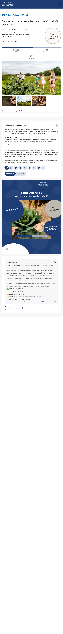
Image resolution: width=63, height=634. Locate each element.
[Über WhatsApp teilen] (11, 168)
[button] (60, 4)
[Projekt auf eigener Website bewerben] (43, 168)
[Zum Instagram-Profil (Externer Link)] (7, 168)
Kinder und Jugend (7, 41)
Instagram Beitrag (12, 262)
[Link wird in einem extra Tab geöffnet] (7, 5)
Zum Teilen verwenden (14, 308)
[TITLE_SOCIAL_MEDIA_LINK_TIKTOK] (39, 168)
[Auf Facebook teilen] (16, 168)
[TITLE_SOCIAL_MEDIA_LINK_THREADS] (34, 168)
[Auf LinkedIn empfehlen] (30, 168)
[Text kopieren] (55, 262)
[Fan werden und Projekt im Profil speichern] (56, 125)
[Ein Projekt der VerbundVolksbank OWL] (15, 15)
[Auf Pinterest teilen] (20, 168)
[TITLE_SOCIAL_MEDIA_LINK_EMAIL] (25, 168)
